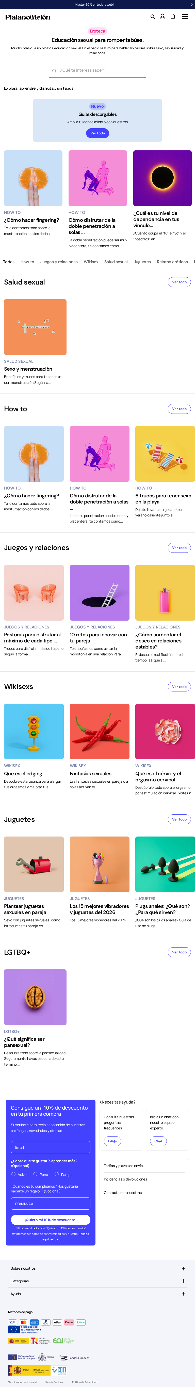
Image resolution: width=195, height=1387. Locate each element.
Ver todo (97, 133)
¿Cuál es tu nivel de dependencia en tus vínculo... (156, 219)
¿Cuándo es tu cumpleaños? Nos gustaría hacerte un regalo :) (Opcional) (44, 1188)
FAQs (112, 1141)
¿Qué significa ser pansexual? (24, 1042)
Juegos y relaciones (59, 261)
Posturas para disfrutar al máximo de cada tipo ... (32, 638)
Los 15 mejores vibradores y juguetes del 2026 (99, 909)
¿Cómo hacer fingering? (31, 220)
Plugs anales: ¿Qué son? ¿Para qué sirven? (162, 909)
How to (27, 261)
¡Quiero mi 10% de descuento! (51, 1219)
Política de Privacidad (84, 1382)
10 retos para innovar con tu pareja (98, 638)
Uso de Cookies (54, 1382)
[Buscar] (54, 71)
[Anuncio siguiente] (192, 5)
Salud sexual (116, 261)
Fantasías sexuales (90, 773)
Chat (158, 1141)
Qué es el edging (23, 773)
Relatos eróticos (172, 261)
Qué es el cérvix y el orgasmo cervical (158, 776)
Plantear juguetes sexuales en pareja (25, 909)
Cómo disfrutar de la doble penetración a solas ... (92, 226)
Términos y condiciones (22, 1382)
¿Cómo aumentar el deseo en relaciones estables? (158, 641)
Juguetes (142, 261)
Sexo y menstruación (28, 369)
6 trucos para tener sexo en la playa (163, 499)
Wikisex (91, 261)
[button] (184, 16)
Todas (8, 261)
